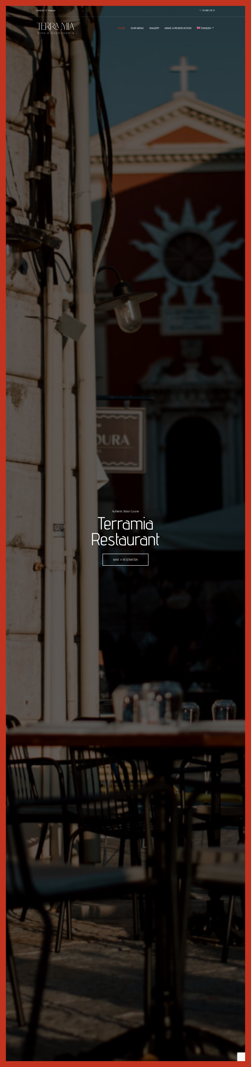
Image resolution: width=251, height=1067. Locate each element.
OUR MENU (137, 28)
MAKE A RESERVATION (178, 28)
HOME (121, 28)
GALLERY (154, 28)
